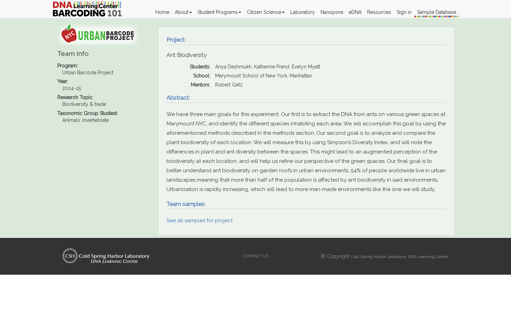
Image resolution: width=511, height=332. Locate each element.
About (181, 12)
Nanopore (332, 12)
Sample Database (436, 12)
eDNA (355, 12)
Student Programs (217, 12)
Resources (379, 12)
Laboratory (302, 12)
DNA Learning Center (428, 256)
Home (162, 12)
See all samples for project (200, 220)
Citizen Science (264, 12)
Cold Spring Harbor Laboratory (379, 256)
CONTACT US (255, 256)
